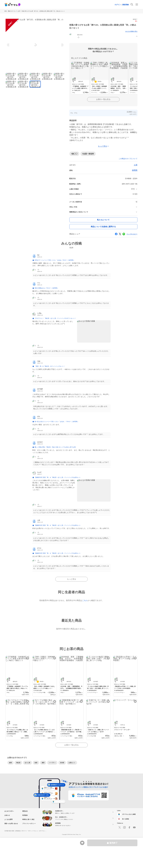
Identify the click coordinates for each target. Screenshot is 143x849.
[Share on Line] (123, 234)
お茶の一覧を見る (103, 99)
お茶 (19, 11)
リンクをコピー (131, 234)
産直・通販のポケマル (10, 11)
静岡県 (134, 170)
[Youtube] (134, 827)
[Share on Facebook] (116, 234)
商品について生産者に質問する (103, 227)
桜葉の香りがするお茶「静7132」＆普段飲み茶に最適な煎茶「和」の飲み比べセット (43, 11)
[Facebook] (129, 827)
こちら (85, 600)
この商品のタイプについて (128, 159)
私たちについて (103, 220)
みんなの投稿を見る (131, 31)
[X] (119, 827)
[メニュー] (137, 4)
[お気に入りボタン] (87, 64)
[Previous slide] (8, 44)
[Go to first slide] (62, 44)
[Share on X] (120, 234)
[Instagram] (124, 827)
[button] (103, 36)
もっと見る (71, 579)
